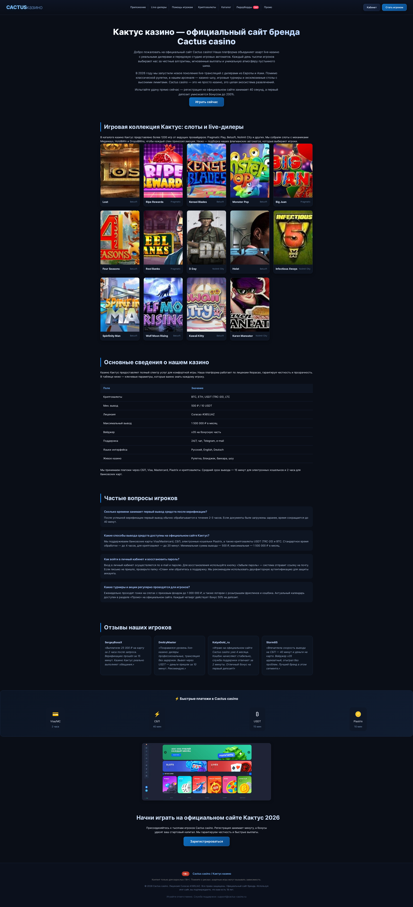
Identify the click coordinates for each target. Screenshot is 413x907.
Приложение (138, 7)
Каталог (226, 7)
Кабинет (372, 7)
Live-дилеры (159, 7)
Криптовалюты (207, 7)
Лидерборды (247, 7)
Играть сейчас (206, 102)
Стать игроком (394, 7)
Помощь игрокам (182, 7)
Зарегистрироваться (206, 841)
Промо (268, 7)
